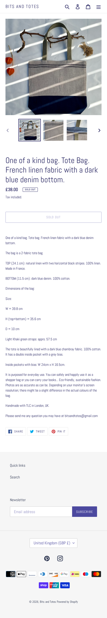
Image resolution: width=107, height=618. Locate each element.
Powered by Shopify (67, 602)
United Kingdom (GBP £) (52, 543)
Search (15, 477)
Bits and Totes (22, 6)
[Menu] (98, 6)
